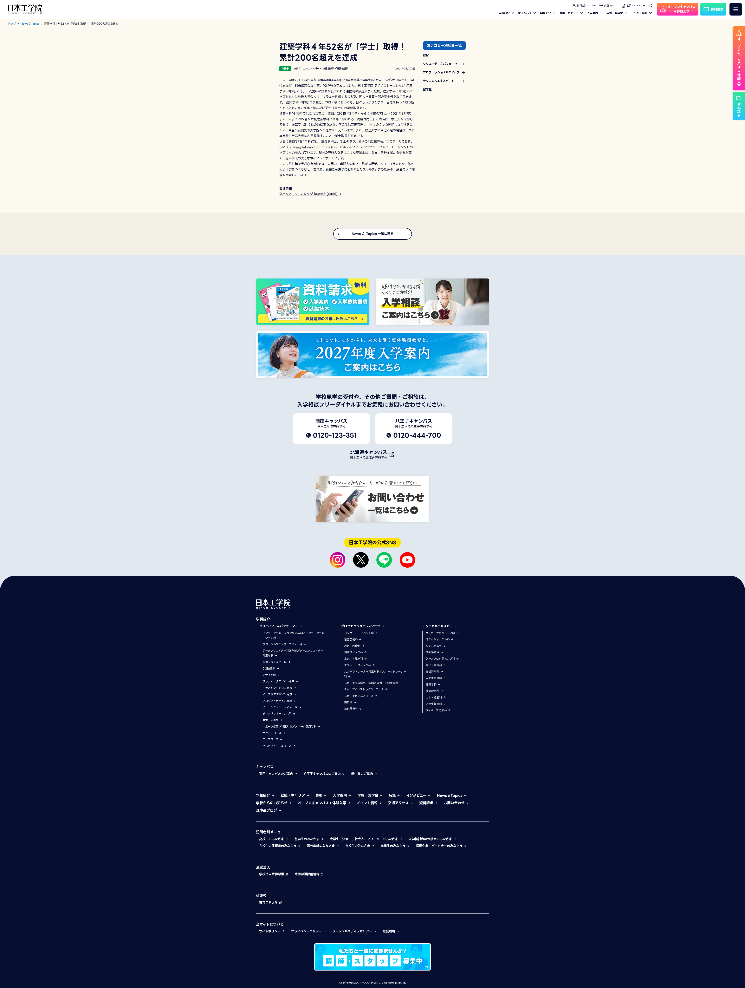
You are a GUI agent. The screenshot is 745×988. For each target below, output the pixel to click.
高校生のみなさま (272, 839)
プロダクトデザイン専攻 (277, 701)
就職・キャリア (569, 13)
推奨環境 (389, 931)
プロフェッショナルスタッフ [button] (441, 72)
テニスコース (270, 739)
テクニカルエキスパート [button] (438, 81)
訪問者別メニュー (586, 5)
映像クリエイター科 (275, 662)
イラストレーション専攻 (277, 688)
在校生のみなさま (358, 845)
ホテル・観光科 (354, 659)
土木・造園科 (434, 697)
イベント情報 (639, 13)
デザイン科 (269, 675)
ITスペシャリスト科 (438, 639)
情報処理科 (433, 652)
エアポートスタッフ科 (358, 665)
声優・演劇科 (271, 720)
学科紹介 (504, 13)
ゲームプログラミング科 (441, 659)
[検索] (650, 5)
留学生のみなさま (308, 839)
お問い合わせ (455, 803)
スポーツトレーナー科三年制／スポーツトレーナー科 (375, 674)
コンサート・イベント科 (359, 633)
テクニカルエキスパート (439, 626)
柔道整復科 (351, 709)
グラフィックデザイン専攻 (278, 681)
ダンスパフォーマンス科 (277, 713)
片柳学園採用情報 (308, 874)
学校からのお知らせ (272, 803)
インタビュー (417, 795)
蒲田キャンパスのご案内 (276, 773)
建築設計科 (433, 691)
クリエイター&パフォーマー (279, 626)
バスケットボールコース (277, 746)
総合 (426, 55)
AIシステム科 (434, 646)
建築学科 (431, 684)
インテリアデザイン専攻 (277, 694)
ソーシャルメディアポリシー (352, 931)
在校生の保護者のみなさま (278, 845)
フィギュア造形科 (437, 710)
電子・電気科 (434, 665)
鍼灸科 (348, 702)
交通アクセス (611, 5)
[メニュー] (735, 9)
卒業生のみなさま (394, 845)
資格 (319, 795)
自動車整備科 (434, 678)
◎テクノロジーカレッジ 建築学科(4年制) (309, 194)
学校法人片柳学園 (272, 874)
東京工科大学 (269, 902)
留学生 (427, 89)
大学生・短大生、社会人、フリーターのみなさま (364, 839)
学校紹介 (545, 13)
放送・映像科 (352, 646)
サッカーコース (272, 733)
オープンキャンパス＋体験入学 (322, 803)
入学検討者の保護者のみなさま (431, 839)
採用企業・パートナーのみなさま (440, 845)
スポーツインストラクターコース (364, 689)
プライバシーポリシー (307, 931)
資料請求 (426, 803)
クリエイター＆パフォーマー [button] (441, 64)
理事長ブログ (267, 810)
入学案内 (592, 13)
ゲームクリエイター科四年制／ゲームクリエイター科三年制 (292, 653)
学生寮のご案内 (362, 773)
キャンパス (525, 13)
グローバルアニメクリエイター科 (282, 644)
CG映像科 (269, 668)
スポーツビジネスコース (359, 696)
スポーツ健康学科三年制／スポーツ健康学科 (289, 726)
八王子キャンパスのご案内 (323, 773)
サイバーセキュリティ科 (441, 633)
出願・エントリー (635, 5)
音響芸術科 (351, 639)
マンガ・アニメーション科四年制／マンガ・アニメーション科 (293, 635)
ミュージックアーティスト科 (280, 707)
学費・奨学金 (614, 13)
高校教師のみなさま (321, 845)
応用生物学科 (434, 704)
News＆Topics (450, 795)
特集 (393, 795)
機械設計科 (433, 672)
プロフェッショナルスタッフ (361, 626)
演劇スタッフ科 (354, 652)
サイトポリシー (270, 931)
